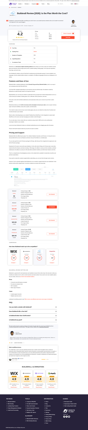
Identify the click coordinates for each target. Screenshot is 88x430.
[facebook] (64, 417)
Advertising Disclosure (75, 0)
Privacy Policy (48, 416)
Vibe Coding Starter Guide (70, 405)
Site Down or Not (30, 410)
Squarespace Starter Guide (70, 403)
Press (46, 423)
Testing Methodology (50, 414)
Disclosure (47, 410)
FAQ (46, 408)
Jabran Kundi (73, 26)
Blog (46, 403)
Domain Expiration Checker (33, 408)
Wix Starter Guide (68, 401)
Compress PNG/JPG (31, 401)
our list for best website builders (27, 276)
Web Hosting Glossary (32, 420)
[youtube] (69, 417)
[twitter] (67, 417)
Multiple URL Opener (31, 412)
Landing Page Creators (13, 405)
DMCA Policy (48, 420)
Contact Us (48, 405)
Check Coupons (68, 33)
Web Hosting (11, 403)
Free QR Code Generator (32, 403)
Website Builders (11, 401)
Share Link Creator (31, 405)
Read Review (14, 387)
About (46, 401)
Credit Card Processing (13, 410)
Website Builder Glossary (32, 418)
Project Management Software (14, 408)
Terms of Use (48, 418)
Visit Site (68, 37)
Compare (13, 262)
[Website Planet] (9, 7)
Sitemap (47, 412)
